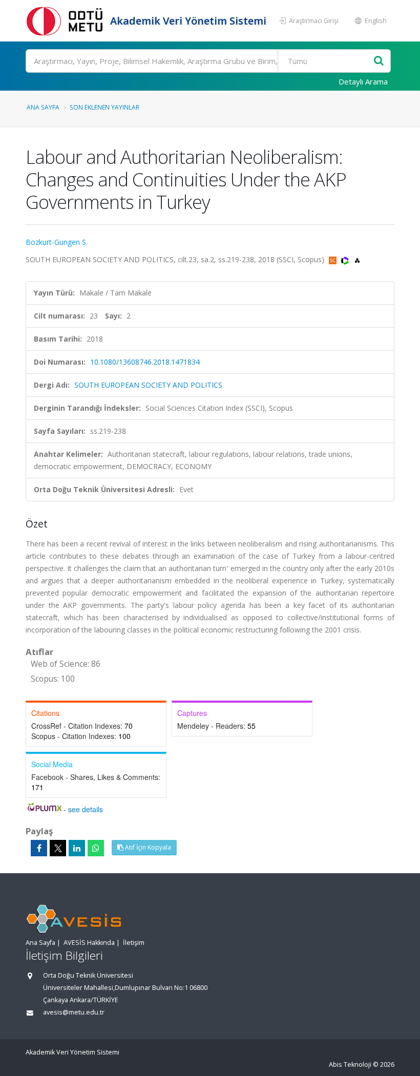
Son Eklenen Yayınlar (104, 107)
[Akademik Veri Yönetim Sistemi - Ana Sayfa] (67, 20)
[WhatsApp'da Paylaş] (96, 848)
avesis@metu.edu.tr (73, 1012)
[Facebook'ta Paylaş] (39, 848)
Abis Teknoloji (350, 1064)
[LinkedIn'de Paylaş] (77, 848)
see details (85, 809)
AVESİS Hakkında (89, 942)
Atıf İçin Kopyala (147, 847)
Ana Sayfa (43, 107)
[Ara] (378, 61)
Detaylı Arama (363, 81)
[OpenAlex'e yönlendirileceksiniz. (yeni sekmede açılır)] (357, 259)
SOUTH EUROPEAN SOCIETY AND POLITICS (148, 385)
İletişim (133, 942)
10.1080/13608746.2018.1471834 (145, 362)
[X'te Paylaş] (58, 848)
